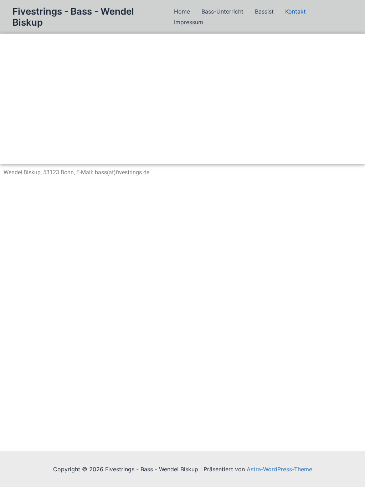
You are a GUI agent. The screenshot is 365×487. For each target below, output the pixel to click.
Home (182, 11)
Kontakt (295, 11)
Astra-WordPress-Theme (279, 469)
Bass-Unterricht (222, 11)
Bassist (264, 11)
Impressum (188, 22)
